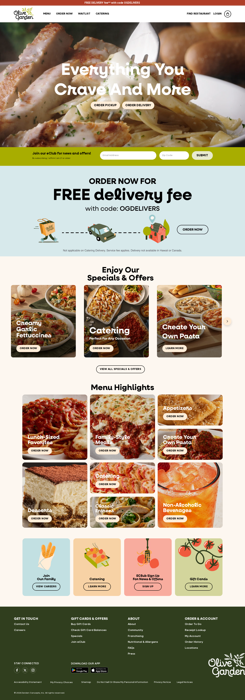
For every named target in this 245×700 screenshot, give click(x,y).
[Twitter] (25, 670)
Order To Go (193, 624)
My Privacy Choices (61, 682)
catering (102, 13)
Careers (19, 630)
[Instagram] (33, 670)
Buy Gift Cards (81, 624)
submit (202, 155)
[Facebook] (17, 670)
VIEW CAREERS (46, 586)
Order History (194, 642)
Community (135, 630)
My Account (193, 636)
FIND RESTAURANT (199, 13)
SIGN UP (148, 586)
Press (131, 654)
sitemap (86, 682)
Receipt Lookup (195, 630)
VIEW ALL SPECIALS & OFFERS (120, 369)
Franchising (136, 636)
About (132, 624)
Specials (76, 636)
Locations (191, 648)
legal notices (185, 682)
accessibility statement (28, 682)
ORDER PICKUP (105, 105)
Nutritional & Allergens (143, 642)
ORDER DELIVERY (138, 105)
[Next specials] (227, 321)
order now (64, 13)
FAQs (131, 648)
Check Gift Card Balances (88, 630)
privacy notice (162, 682)
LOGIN (217, 13)
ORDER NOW (28, 348)
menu (47, 13)
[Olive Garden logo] (24, 13)
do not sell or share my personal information (122, 682)
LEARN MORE (175, 348)
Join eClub (78, 642)
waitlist (84, 13)
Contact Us (21, 624)
